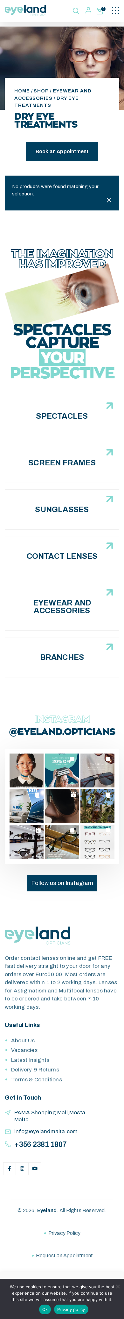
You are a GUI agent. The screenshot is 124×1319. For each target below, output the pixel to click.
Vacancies (24, 1050)
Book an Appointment (62, 151)
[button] (27, 771)
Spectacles (62, 416)
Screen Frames (62, 463)
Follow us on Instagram (62, 883)
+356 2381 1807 (40, 1145)
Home (22, 90)
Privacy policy (71, 1309)
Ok (45, 1309)
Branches (62, 657)
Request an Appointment (64, 1255)
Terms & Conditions (36, 1080)
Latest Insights (30, 1060)
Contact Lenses (62, 556)
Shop (41, 90)
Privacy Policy (64, 1233)
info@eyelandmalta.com (46, 1131)
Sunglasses (62, 509)
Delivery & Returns (35, 1070)
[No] (117, 1286)
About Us (23, 1041)
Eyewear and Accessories (62, 607)
